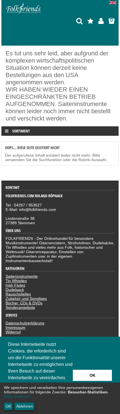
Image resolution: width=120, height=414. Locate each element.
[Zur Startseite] (23, 13)
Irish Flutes (15, 285)
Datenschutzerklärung (25, 323)
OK (8, 406)
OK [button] (92, 375)
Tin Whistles (16, 281)
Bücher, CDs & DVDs (24, 303)
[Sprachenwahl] (114, 3)
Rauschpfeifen (18, 294)
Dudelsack (15, 289)
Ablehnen (24, 406)
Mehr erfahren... (18, 396)
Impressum (15, 327)
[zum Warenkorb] (111, 21)
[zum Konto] (101, 21)
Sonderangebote (20, 307)
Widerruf (13, 332)
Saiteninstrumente (22, 276)
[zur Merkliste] (90, 21)
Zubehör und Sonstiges (26, 298)
